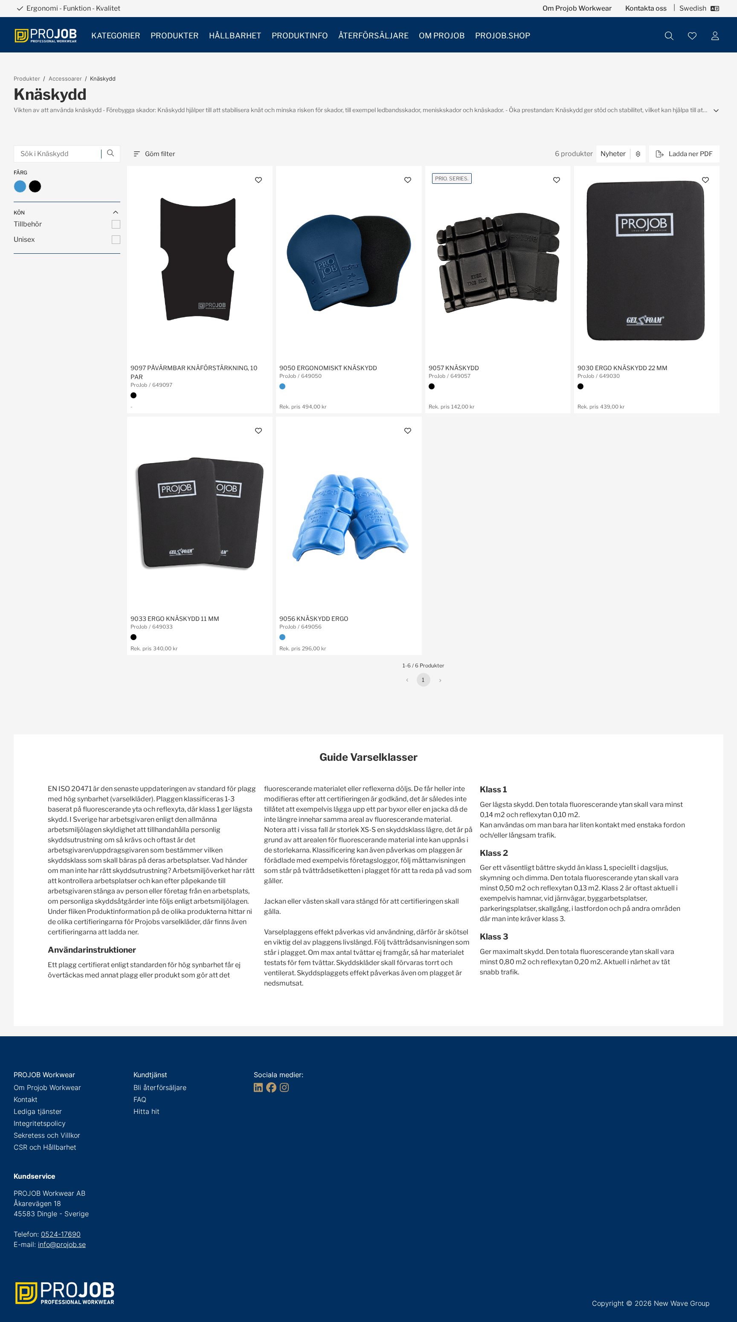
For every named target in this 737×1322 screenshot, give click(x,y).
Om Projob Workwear (577, 8)
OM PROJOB (442, 35)
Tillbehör (28, 224)
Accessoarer (65, 78)
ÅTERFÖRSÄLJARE (373, 35)
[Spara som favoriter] (692, 36)
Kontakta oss (646, 8)
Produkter (27, 78)
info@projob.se (62, 1244)
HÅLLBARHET (235, 35)
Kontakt (26, 1099)
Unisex (24, 239)
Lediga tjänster (38, 1111)
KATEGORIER (115, 35)
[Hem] (46, 35)
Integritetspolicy (40, 1123)
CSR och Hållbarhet (45, 1147)
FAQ (139, 1099)
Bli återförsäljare (159, 1087)
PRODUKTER (175, 35)
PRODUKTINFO (300, 35)
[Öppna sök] (669, 36)
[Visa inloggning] (715, 36)
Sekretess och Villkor (47, 1135)
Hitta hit (146, 1111)
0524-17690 (61, 1234)
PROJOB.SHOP (502, 35)
